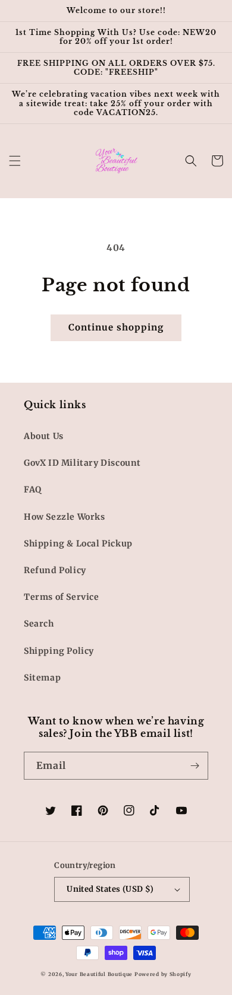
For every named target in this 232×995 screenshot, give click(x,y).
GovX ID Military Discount (82, 462)
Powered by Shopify (163, 974)
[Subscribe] (194, 766)
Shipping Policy (59, 651)
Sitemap (42, 677)
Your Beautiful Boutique (99, 974)
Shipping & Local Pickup (78, 543)
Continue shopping (116, 327)
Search (39, 623)
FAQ (33, 489)
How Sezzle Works (64, 516)
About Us (44, 436)
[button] (15, 161)
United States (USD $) (110, 889)
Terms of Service (61, 597)
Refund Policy (55, 570)
